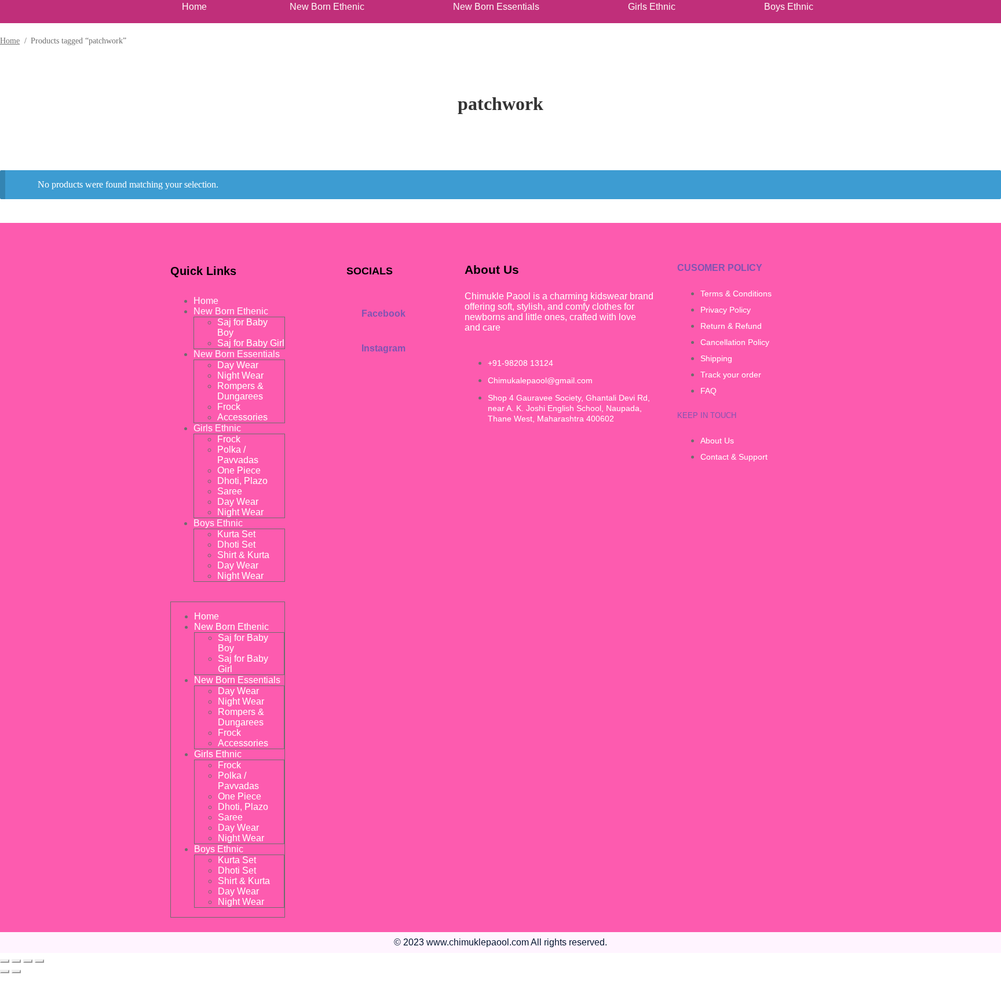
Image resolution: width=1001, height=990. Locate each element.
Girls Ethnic (651, 7)
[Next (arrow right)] (16, 971)
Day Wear (237, 365)
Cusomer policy (719, 268)
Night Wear (240, 375)
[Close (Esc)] (39, 961)
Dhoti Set (236, 544)
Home (194, 7)
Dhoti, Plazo (242, 481)
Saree (229, 491)
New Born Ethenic (327, 7)
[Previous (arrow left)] (4, 971)
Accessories (242, 417)
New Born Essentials (496, 7)
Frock (228, 407)
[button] (330, 7)
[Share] (27, 961)
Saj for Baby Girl (250, 343)
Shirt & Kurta (243, 555)
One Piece (239, 470)
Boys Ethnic (788, 7)
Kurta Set (236, 534)
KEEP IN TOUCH (706, 415)
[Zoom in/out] (4, 961)
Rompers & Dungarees (240, 391)
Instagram (383, 348)
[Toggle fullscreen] (16, 961)
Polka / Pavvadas (237, 455)
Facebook (383, 313)
